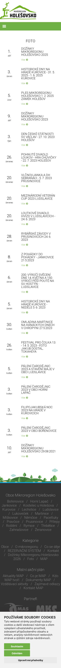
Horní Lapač (39, 501)
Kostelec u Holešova (38, 505)
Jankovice (9, 505)
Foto (30, 559)
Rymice (29, 526)
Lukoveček (20, 513)
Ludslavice (51, 509)
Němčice (30, 518)
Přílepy (54, 522)
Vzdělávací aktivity (14, 584)
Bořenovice (15, 501)
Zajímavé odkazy (47, 584)
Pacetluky (51, 518)
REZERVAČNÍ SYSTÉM (24, 551)
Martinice (42, 513)
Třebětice (48, 526)
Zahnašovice (18, 530)
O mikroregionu (26, 547)
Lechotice (29, 509)
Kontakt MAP (33, 588)
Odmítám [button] (17, 653)
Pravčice (13, 522)
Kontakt (53, 551)
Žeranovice (43, 530)
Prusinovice (34, 522)
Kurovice (8, 509)
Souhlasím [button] (17, 646)
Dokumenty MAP (38, 580)
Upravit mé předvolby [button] (30, 660)
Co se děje (52, 547)
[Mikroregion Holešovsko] (18, 18)
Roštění (11, 526)
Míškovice (10, 518)
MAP (44, 559)
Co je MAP (38, 576)
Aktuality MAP (13, 576)
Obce (5, 547)
